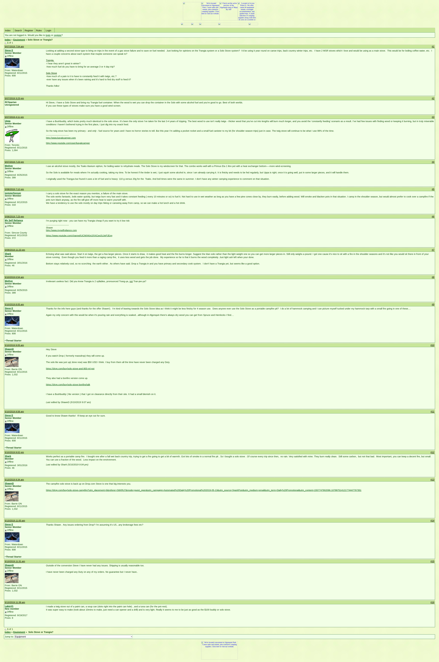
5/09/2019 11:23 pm (15, 250)
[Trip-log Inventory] (195, 24)
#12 (432, 452)
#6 (433, 216)
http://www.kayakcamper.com (61, 138)
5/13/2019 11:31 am (15, 561)
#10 (432, 345)
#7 (433, 250)
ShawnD (9, 349)
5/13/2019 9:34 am (14, 479)
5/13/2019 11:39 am (15, 602)
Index (8, 30)
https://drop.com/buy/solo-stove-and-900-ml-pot (70, 368)
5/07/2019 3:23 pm (14, 98)
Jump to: (9, 636)
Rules (39, 30)
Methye (9, 166)
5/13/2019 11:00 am (15, 520)
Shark (8, 253)
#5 (433, 189)
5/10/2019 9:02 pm (14, 452)
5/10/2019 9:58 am (14, 411)
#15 (432, 561)
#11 (432, 411)
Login (48, 30)
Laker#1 (9, 606)
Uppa (7, 121)
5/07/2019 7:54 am (14, 46)
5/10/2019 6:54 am (14, 277)
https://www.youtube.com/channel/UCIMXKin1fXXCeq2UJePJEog (79, 235)
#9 (433, 304)
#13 (432, 479)
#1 (433, 46)
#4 (433, 162)
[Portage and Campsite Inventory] (186, 24)
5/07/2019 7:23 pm (14, 162)
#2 (433, 98)
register (58, 35)
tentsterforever (13, 193)
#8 (433, 277)
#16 (432, 602)
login (48, 35)
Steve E (9, 50)
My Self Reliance (14, 220)
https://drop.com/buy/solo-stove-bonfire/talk (68, 384)
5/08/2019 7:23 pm (14, 216)
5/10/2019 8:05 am (14, 304)
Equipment (19, 39)
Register (29, 30)
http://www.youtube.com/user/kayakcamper (68, 143)
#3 (433, 117)
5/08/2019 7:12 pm (14, 189)
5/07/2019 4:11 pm (14, 117)
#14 (432, 520)
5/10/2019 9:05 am (14, 345)
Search (18, 30)
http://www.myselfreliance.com (61, 230)
